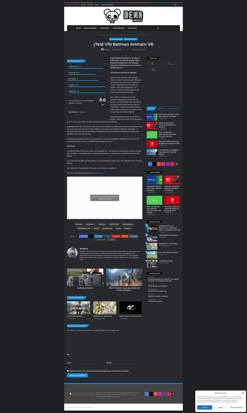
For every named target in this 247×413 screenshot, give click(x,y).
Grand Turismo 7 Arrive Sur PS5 (130, 316)
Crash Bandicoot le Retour (168, 235)
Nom (69, 354)
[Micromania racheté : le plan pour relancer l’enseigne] (152, 117)
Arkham (79, 224)
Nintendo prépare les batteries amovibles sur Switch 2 (167, 125)
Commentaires (173, 108)
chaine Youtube (99, 173)
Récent (151, 108)
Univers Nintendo (118, 28)
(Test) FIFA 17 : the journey (102, 316)
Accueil (83, 4)
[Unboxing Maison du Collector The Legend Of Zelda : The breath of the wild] (152, 228)
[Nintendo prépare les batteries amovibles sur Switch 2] (152, 125)
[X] (83, 263)
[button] (243, 393)
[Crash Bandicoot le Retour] (152, 237)
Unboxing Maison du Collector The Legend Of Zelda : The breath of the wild (169, 228)
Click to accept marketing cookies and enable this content (105, 198)
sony (119, 228)
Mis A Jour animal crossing (168, 252)
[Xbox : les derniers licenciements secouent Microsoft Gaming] (152, 134)
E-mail (69, 363)
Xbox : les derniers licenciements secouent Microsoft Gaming (167, 134)
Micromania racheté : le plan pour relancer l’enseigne (154, 188)
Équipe (97, 4)
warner (128, 228)
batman (102, 224)
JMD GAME (114, 224)
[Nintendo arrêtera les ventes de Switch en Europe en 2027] (152, 144)
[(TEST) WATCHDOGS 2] (78, 307)
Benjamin (107, 49)
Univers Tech (132, 28)
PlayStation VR (84, 228)
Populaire (160, 108)
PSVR (97, 228)
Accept (204, 407)
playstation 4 (128, 224)
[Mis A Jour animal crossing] (152, 255)
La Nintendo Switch (166, 261)
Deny (220, 407)
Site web (109, 363)
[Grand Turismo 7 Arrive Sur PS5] (130, 307)
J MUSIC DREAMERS (107, 4)
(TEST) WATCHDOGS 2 (75, 316)
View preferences (236, 407)
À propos (90, 4)
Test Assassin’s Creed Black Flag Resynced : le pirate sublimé (168, 152)
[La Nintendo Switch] (152, 263)
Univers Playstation (90, 28)
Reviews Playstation (124, 35)
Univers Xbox (104, 28)
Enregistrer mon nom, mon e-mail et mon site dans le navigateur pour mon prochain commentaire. (99, 371)
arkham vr (91, 224)
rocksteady (108, 228)
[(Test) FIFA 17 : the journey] (104, 307)
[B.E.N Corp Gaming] (123, 16)
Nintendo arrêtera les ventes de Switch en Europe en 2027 (172, 209)
